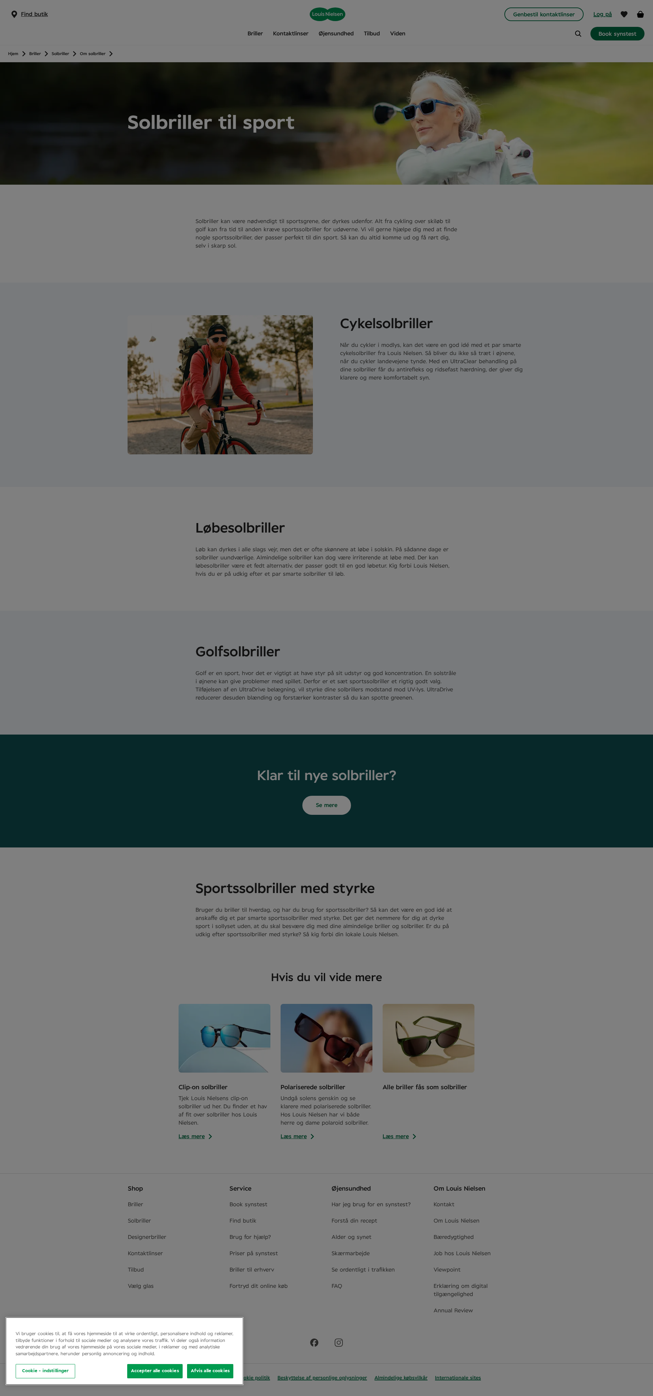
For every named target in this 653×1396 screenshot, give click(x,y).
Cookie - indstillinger (45, 1371)
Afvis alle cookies (210, 1371)
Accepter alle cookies (155, 1371)
